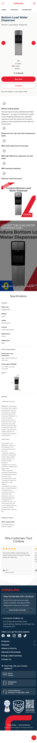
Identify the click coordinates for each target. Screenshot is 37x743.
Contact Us (6, 659)
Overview (3, 10)
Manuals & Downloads (11, 652)
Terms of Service (24, 725)
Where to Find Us (9, 648)
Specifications (14, 10)
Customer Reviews (26, 10)
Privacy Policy (11, 725)
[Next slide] (33, 43)
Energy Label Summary (11, 656)
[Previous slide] (3, 43)
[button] (2, 3)
